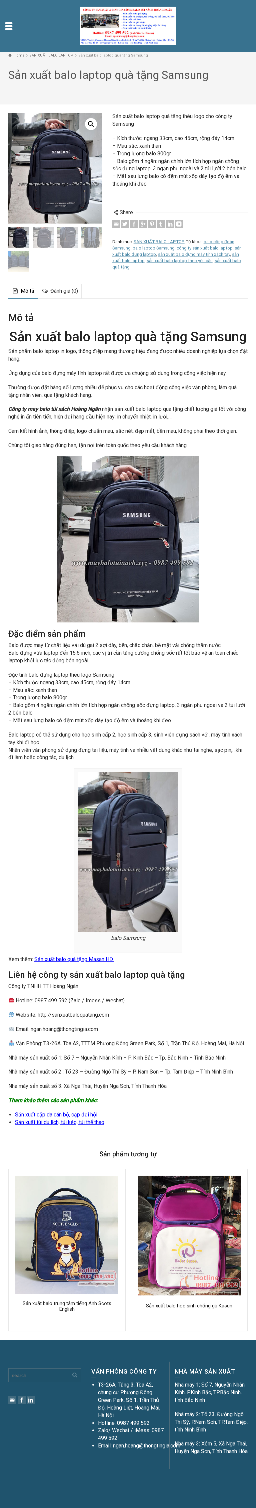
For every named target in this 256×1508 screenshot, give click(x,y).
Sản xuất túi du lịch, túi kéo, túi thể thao (59, 1122)
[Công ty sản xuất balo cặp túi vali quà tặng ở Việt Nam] (128, 25)
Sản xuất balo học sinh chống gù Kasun (189, 1306)
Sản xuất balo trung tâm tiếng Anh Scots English (67, 1306)
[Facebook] (134, 224)
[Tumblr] (161, 224)
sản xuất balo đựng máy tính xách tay (194, 254)
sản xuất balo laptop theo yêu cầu (180, 260)
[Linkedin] (170, 224)
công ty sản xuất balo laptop (205, 248)
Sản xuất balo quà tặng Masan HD (74, 959)
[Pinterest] (152, 224)
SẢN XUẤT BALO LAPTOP (159, 241)
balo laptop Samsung (154, 248)
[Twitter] (125, 224)
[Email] (116, 224)
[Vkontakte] (179, 224)
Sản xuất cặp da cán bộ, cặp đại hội (56, 1114)
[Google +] (143, 224)
